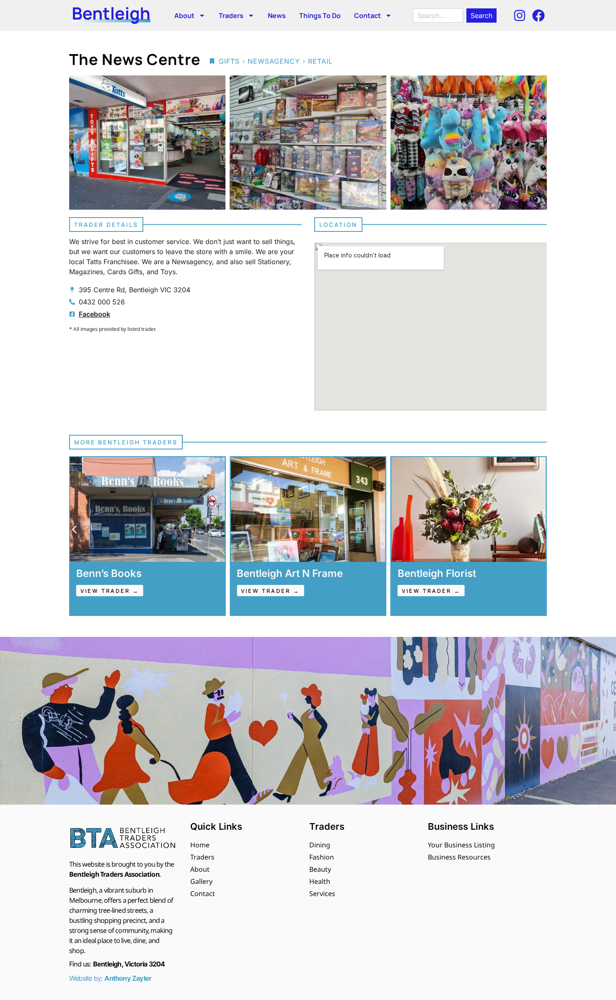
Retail (320, 61)
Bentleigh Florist (276, 573)
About (184, 15)
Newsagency (274, 61)
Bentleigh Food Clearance (460, 573)
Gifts (229, 61)
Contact (367, 15)
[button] (74, 530)
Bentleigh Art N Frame (129, 573)
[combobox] (438, 15)
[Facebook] (538, 15)
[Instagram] (519, 15)
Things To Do (320, 15)
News (277, 15)
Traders (231, 15)
